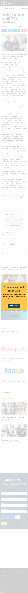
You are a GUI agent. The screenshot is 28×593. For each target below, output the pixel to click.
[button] (24, 284)
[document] (14, 296)
